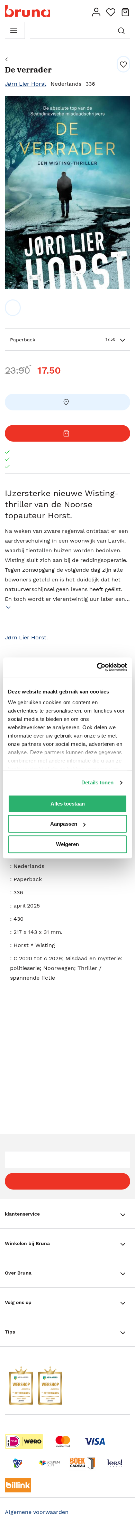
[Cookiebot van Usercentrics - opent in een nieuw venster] (97, 667)
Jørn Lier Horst (25, 83)
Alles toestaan (68, 804)
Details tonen (97, 782)
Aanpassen (63, 824)
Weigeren (67, 844)
